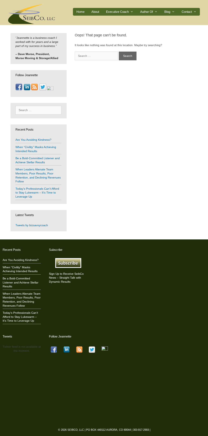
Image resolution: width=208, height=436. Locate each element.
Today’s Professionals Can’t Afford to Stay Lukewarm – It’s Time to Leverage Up (37, 192)
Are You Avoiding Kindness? (33, 139)
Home (80, 11)
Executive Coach (117, 11)
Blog (167, 11)
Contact (187, 11)
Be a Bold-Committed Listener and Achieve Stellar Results (20, 282)
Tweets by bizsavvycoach (31, 225)
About (95, 11)
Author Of (146, 11)
